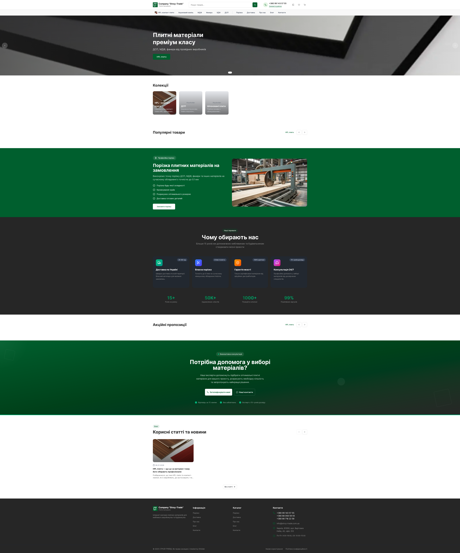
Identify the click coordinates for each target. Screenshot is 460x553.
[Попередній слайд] (5, 45)
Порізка (239, 12)
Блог (272, 12)
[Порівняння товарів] (293, 4)
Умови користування (274, 549)
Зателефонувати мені (220, 392)
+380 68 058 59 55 (286, 516)
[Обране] (299, 4)
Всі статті (229, 487)
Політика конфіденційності (296, 549)
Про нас (262, 12)
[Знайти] (255, 4)
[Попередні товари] (299, 132)
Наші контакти (246, 392)
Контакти (282, 12)
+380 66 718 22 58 (285, 518)
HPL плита (161, 57)
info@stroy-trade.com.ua (288, 523)
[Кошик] (304, 4)
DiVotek (202, 549)
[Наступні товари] (304, 132)
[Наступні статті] (304, 432)
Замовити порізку (164, 206)
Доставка (251, 12)
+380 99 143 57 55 (277, 3)
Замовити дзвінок (275, 6)
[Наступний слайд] (455, 45)
